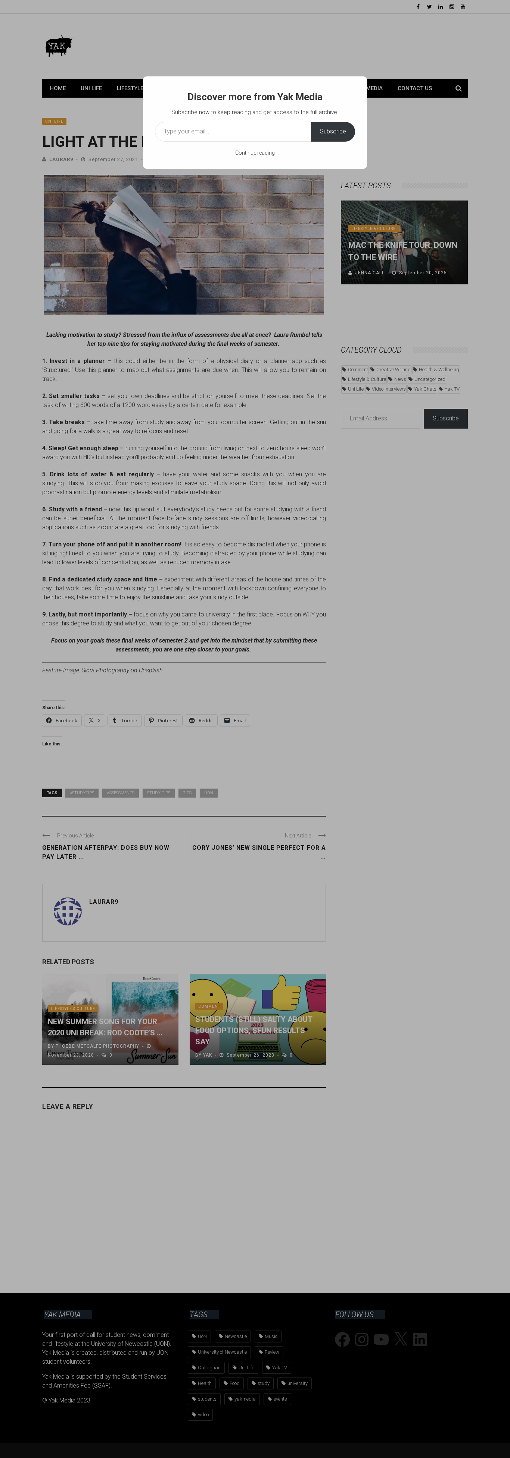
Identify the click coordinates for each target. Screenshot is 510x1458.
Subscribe (333, 131)
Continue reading (255, 153)
